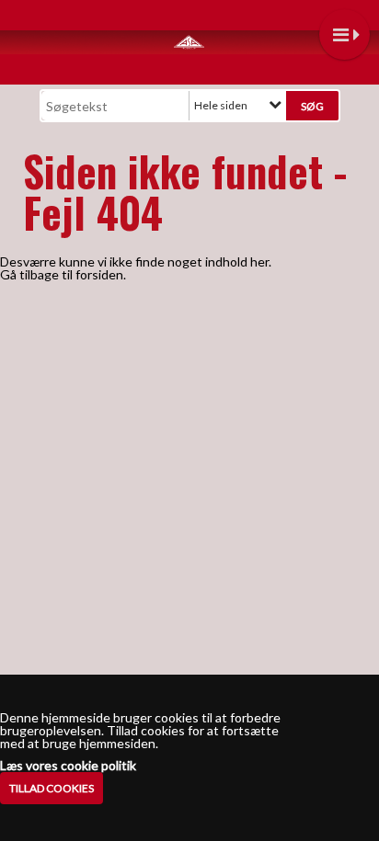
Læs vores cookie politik (68, 765)
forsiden (99, 274)
